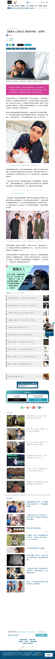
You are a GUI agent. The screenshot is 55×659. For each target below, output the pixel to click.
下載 (42, 407)
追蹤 (30, 407)
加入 (24, 407)
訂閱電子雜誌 (32, 639)
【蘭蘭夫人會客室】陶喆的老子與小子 (18, 327)
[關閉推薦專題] (54, 323)
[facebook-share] (7, 45)
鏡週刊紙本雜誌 (21, 632)
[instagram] (30, 647)
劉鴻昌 (11, 40)
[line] (22, 647)
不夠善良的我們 (32, 48)
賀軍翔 (22, 48)
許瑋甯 (13, 48)
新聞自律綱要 (33, 641)
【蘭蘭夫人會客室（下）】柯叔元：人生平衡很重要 (22, 305)
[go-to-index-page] (28, 2)
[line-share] (10, 45)
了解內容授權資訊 (41, 632)
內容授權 (20, 641)
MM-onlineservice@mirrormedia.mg (29, 649)
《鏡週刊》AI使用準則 (27, 643)
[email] (33, 647)
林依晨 (17, 48)
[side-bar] (46, 2)
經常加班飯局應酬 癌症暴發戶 (16, 376)
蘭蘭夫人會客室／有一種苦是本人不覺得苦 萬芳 (20, 342)
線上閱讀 (41, 635)
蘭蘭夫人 (8, 48)
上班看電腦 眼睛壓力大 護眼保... (36, 548)
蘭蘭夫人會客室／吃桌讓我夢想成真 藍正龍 (19, 364)
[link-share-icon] (13, 45)
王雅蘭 (11, 38)
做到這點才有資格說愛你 (33, 528)
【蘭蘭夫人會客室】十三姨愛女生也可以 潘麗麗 (21, 320)
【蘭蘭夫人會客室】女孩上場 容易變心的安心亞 (21, 313)
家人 (26, 48)
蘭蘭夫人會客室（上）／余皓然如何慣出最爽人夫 (21, 349)
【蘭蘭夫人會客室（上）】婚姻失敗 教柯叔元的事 (22, 298)
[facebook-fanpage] (27, 647)
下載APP (26, 641)
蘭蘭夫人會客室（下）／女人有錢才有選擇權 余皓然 (22, 356)
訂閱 (36, 407)
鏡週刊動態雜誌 (30, 632)
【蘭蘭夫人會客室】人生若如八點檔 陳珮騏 (20, 334)
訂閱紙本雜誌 (9, 2)
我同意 (49, 655)
